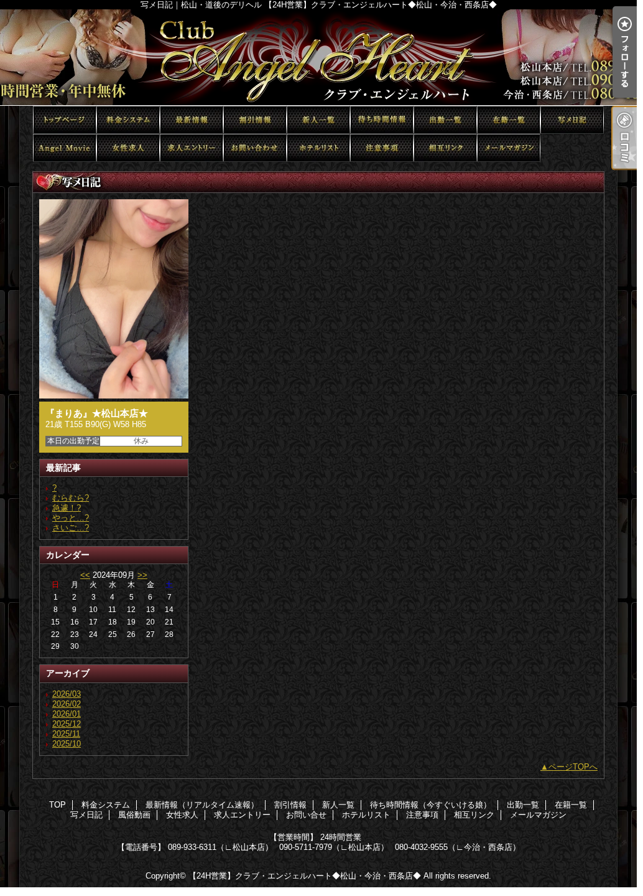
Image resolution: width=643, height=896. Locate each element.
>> (142, 575)
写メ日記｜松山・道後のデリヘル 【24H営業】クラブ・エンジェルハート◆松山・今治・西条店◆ (321, 57)
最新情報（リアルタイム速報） (191, 120)
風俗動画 (64, 148)
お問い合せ (255, 148)
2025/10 (66, 743)
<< (85, 575)
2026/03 (66, 694)
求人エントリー (191, 148)
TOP (64, 120)
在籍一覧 (508, 120)
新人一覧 (318, 120)
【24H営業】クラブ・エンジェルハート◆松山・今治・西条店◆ (304, 875)
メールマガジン (508, 148)
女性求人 (128, 148)
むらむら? (70, 497)
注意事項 (382, 148)
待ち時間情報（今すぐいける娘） (382, 120)
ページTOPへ (573, 766)
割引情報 (255, 120)
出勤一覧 (445, 120)
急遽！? (66, 507)
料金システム (128, 120)
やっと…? (70, 517)
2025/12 (66, 724)
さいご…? (70, 527)
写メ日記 (572, 120)
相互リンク (445, 148)
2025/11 (66, 733)
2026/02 (66, 704)
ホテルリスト (318, 148)
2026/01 (66, 714)
